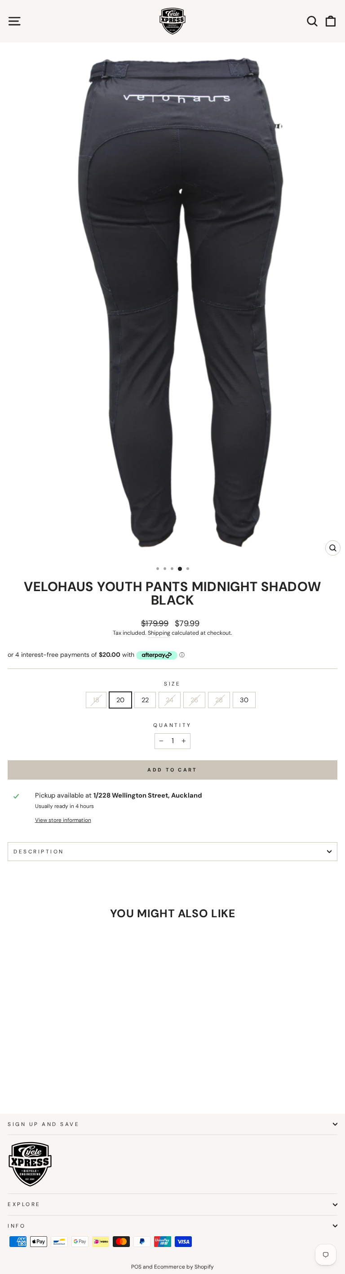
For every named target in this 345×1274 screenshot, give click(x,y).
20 (120, 699)
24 (169, 699)
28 (219, 699)
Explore (24, 1204)
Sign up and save (44, 1124)
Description (38, 851)
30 (244, 699)
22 (145, 699)
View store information (63, 820)
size (172, 683)
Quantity (172, 725)
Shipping (159, 633)
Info (17, 1225)
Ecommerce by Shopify (184, 1266)
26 (194, 699)
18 (96, 699)
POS (136, 1266)
